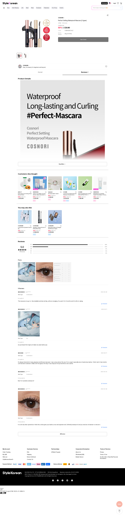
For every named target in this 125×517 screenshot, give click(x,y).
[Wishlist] (118, 3)
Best (27, 8)
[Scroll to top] (119, 511)
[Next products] (104, 183)
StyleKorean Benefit (8, 459)
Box (8, 8)
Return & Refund (31, 457)
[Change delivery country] (110, 3)
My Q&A (5, 454)
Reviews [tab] (84, 72)
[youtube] (67, 480)
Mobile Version (79, 457)
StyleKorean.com (41, 476)
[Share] (107, 15)
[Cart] (121, 3)
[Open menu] (4, 7)
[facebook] (62, 480)
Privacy (102, 452)
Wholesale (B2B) (80, 454)
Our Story (54, 8)
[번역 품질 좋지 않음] (4, 493)
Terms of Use (103, 454)
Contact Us (30, 459)
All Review (62, 434)
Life (22, 8)
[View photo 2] (44, 272)
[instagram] (53, 480)
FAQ (28, 452)
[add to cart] (31, 192)
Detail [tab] (40, 72)
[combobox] (105, 7)
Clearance (46, 8)
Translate (105, 303)
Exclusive (38, 8)
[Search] (121, 8)
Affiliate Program (55, 452)
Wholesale (104, 3)
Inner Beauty (15, 8)
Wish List (5, 457)
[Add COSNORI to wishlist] (106, 66)
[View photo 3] (62, 272)
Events (61, 8)
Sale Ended (83, 39)
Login (114, 3)
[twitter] (72, 480)
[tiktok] (57, 480)
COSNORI (60, 17)
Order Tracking (6, 452)
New (32, 8)
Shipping (29, 454)
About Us (78, 452)
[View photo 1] (26, 272)
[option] (19, 55)
